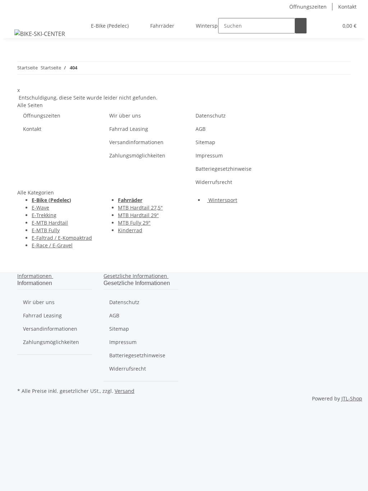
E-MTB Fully (46, 230)
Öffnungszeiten (308, 6)
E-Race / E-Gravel (52, 245)
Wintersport (222, 200)
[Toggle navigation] (15, 19)
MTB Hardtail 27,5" (140, 207)
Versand (124, 390)
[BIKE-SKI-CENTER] (39, 34)
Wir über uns (125, 115)
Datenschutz (211, 115)
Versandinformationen (136, 142)
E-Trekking (44, 215)
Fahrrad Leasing (128, 128)
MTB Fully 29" (134, 222)
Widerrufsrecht (214, 182)
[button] (318, 25)
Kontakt (347, 6)
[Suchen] (301, 25)
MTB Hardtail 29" (138, 215)
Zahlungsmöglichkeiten (137, 155)
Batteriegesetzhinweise (224, 168)
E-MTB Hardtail (50, 222)
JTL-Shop (351, 398)
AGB (201, 128)
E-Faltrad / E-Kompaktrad (62, 237)
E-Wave (40, 207)
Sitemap (205, 142)
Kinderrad (130, 230)
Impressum (209, 155)
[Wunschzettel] (329, 25)
